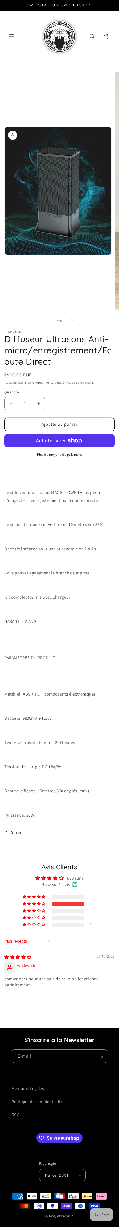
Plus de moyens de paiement (59, 454)
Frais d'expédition (37, 383)
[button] (11, 36)
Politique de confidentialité (37, 1101)
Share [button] (16, 832)
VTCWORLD (65, 1216)
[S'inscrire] (100, 1056)
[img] (17, 957)
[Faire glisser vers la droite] (72, 320)
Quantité (11, 392)
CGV (15, 1114)
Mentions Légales (28, 1088)
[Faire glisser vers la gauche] (46, 320)
